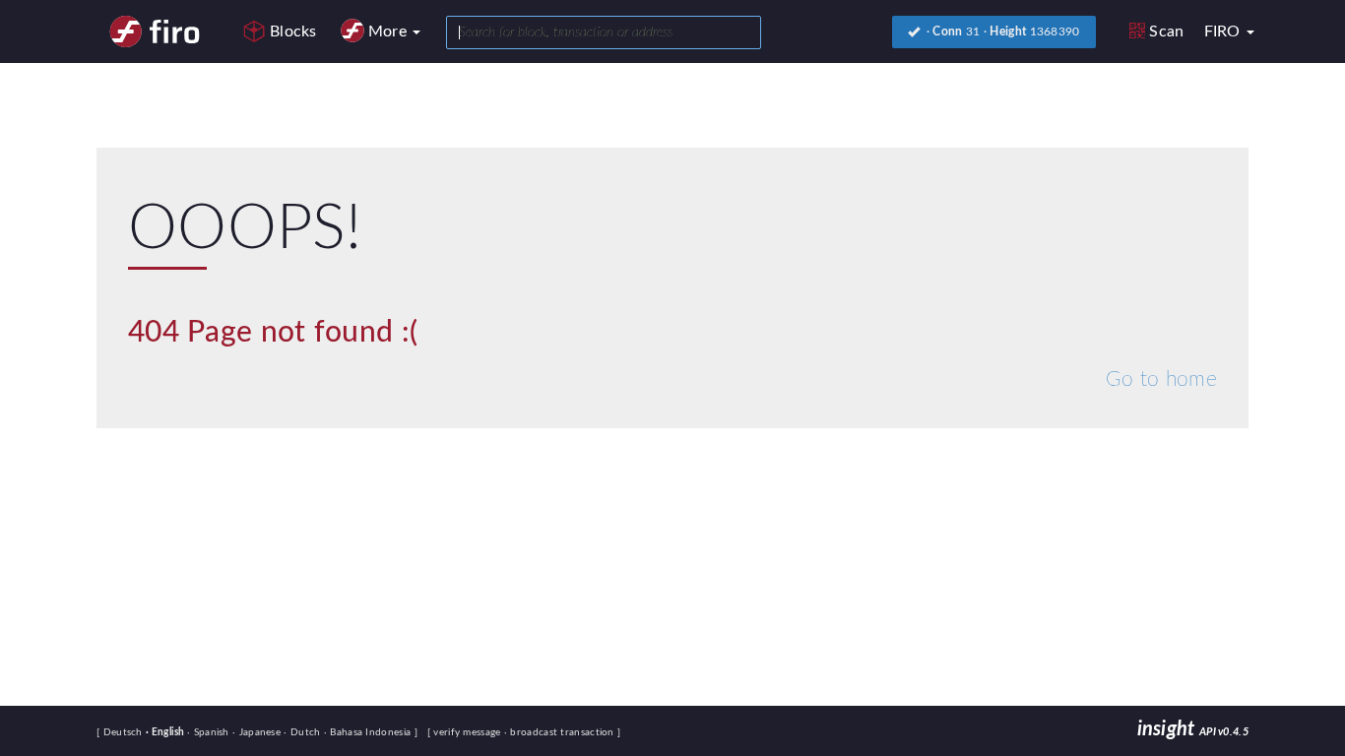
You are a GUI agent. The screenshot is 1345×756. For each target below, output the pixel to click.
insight (1193, 729)
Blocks (293, 31)
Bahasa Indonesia (369, 732)
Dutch (303, 732)
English (166, 732)
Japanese (258, 732)
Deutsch (124, 732)
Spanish (209, 732)
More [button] (390, 31)
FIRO (1225, 31)
